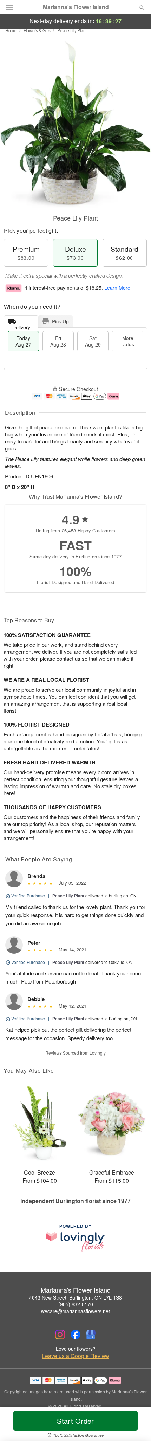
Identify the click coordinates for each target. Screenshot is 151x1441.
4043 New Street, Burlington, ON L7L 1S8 (75, 1297)
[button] (136, 1425)
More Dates (127, 341)
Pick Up (60, 321)
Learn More (117, 287)
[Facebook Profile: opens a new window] (75, 1334)
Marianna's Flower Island (76, 7)
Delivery (21, 326)
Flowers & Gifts (37, 30)
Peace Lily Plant (68, 896)
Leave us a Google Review (75, 1356)
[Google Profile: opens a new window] (91, 1334)
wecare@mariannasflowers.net (75, 1311)
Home (11, 30)
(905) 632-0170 (75, 1304)
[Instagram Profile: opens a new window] (60, 1334)
